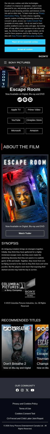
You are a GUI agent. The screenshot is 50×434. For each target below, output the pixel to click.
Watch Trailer (25, 233)
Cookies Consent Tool (25, 414)
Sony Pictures (17, 36)
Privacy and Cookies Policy (25, 404)
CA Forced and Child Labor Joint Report (25, 419)
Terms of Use (25, 409)
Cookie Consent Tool (34, 21)
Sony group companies (34, 36)
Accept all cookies (25, 49)
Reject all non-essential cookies (25, 42)
